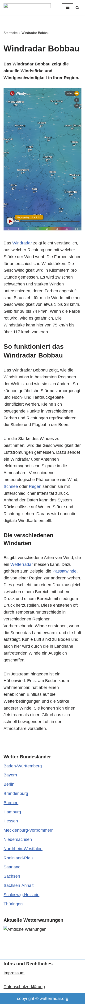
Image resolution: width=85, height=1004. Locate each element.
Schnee (11, 486)
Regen (35, 486)
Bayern (10, 775)
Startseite (11, 33)
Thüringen (13, 904)
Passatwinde (64, 571)
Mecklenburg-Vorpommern (29, 830)
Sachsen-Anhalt (19, 885)
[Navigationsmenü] (67, 7)
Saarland (12, 867)
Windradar (22, 243)
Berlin (9, 784)
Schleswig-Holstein (21, 894)
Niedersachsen (18, 839)
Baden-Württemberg (23, 766)
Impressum (14, 973)
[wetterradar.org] (27, 7)
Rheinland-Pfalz (19, 858)
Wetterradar (21, 564)
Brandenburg (16, 793)
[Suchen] (77, 7)
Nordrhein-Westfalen (23, 848)
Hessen (11, 821)
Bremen (11, 802)
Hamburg (12, 812)
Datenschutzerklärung (24, 986)
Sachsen (12, 876)
